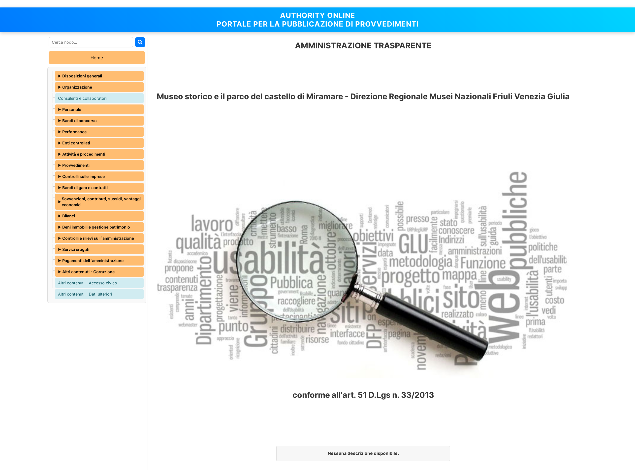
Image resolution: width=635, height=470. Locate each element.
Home (97, 57)
